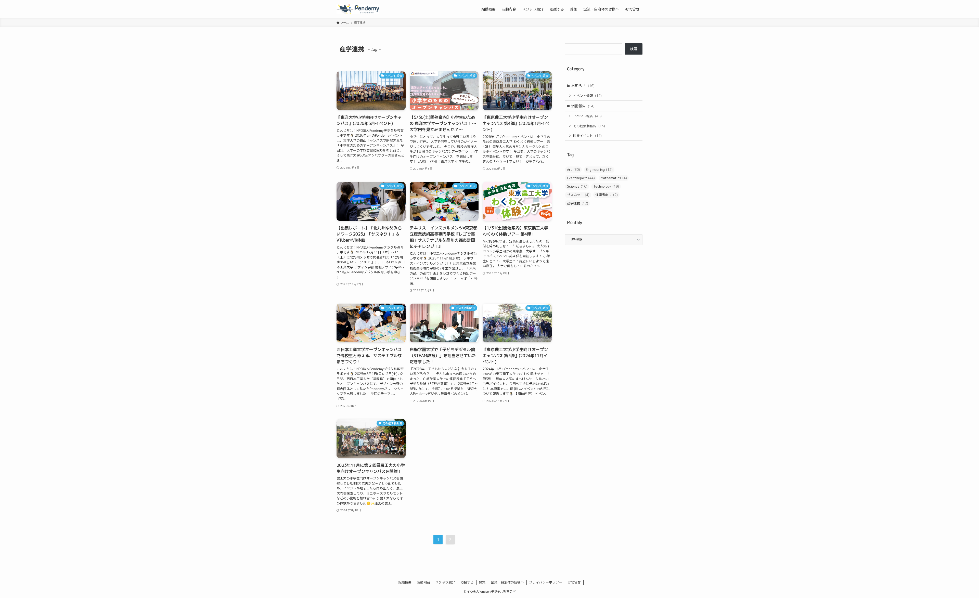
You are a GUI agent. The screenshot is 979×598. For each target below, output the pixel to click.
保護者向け (606, 194)
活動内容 (423, 582)
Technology (606, 186)
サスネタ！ (578, 194)
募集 (482, 582)
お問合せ (574, 582)
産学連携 (577, 203)
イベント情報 (587, 95)
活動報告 (583, 105)
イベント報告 (587, 116)
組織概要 (404, 582)
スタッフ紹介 (445, 582)
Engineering (599, 169)
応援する (467, 582)
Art (573, 169)
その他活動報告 (589, 126)
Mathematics (614, 178)
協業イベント (587, 135)
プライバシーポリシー (545, 582)
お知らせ (583, 85)
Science (577, 186)
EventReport (581, 178)
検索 (633, 48)
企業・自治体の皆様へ (507, 582)
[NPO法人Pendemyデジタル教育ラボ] (358, 9)
